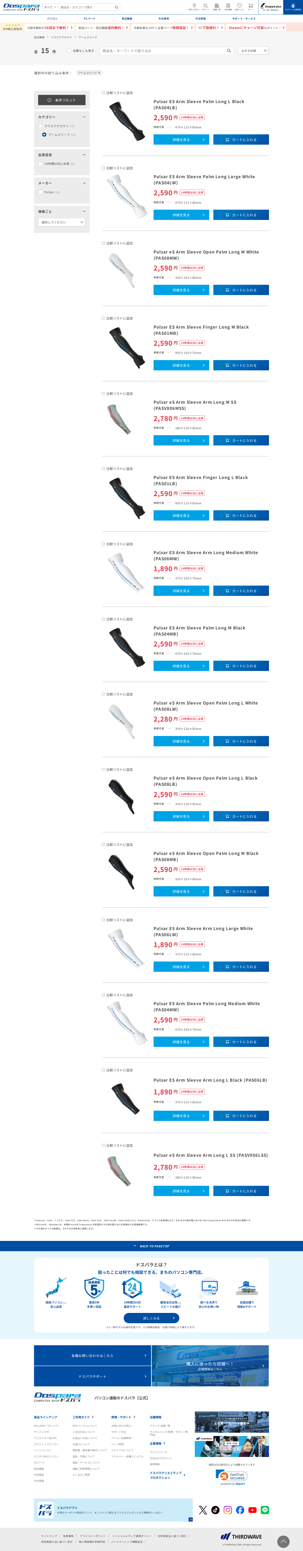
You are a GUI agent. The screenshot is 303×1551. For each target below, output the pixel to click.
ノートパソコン (42, 1450)
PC (209, 27)
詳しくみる (151, 1318)
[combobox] (89, 7)
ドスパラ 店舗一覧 (160, 1425)
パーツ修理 (117, 1444)
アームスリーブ (62, 135)
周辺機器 (39, 37)
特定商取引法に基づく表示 (57, 1541)
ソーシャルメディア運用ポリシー (132, 1536)
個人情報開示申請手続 (92, 1541)
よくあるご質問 (81, 1474)
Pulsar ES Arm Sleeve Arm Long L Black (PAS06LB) (210, 1080)
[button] (231, 1477)
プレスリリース (158, 1452)
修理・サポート (121, 1417)
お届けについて (81, 1444)
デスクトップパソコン (46, 1444)
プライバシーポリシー (93, 1536)
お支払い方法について (85, 1438)
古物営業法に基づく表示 (172, 1536)
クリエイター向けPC (45, 1438)
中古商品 (39, 1474)
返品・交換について (84, 1456)
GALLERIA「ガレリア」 (47, 1425)
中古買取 (39, 1480)
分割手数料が (48, 27)
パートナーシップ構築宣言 (127, 1541)
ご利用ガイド (81, 1417)
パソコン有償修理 (121, 1438)
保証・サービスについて (86, 1462)
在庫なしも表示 (83, 51)
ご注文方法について (84, 1432)
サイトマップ (49, 1536)
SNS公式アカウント (161, 1458)
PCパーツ (39, 1462)
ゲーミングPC (42, 1432)
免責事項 (68, 1536)
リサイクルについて (122, 1450)
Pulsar (52, 192)
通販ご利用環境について (86, 1468)
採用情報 (155, 1464)
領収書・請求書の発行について (90, 1450)
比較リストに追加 (119, 92)
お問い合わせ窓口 (121, 1425)
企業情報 (155, 1443)
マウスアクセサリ (61, 37)
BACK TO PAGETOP (154, 1246)
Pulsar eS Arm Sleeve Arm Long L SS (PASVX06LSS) (211, 1155)
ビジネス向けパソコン (46, 1456)
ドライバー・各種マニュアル (127, 1456)
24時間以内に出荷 (59, 164)
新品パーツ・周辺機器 (101, 27)
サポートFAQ (118, 1432)
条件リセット (65, 100)
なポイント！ (255, 27)
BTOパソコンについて (85, 1425)
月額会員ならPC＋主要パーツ (161, 27)
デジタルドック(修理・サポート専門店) (169, 1433)
